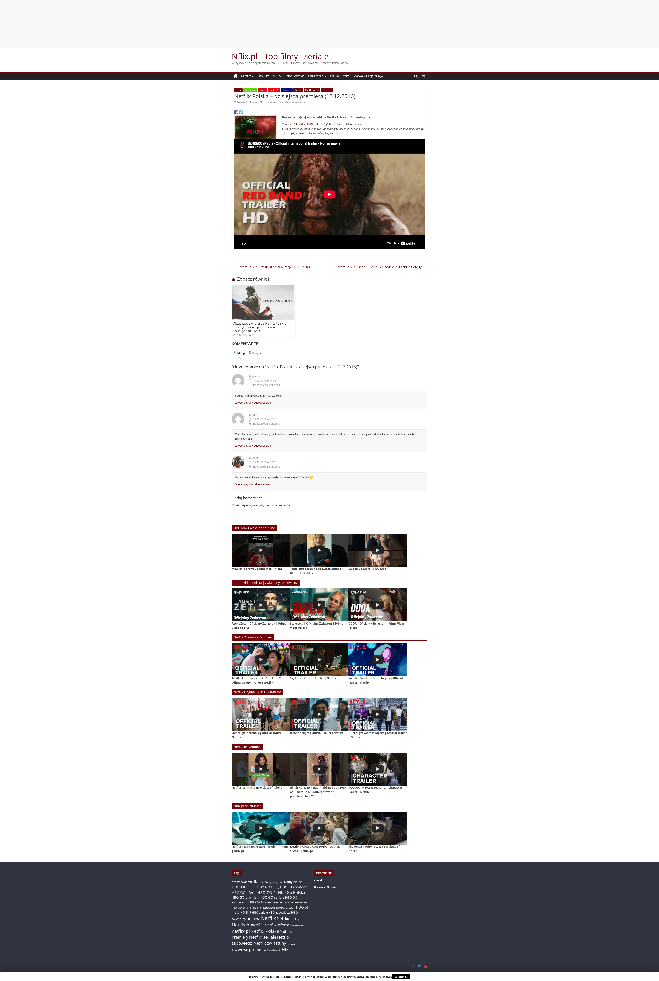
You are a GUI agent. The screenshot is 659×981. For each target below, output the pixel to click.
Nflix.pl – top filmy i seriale (280, 56)
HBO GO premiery (246, 897)
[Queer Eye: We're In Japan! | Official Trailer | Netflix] (377, 714)
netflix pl (241, 931)
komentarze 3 (270, 101)
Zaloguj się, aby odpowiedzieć (252, 402)
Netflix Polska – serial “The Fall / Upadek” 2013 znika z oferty (380, 267)
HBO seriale (260, 912)
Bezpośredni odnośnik (266, 385)
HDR (250, 919)
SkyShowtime (295, 76)
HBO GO (249, 887)
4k (255, 881)
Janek (255, 101)
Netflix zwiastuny (269, 943)
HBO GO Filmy (268, 887)
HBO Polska (241, 912)
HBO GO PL (267, 892)
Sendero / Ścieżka (293, 124)
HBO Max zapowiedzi (263, 907)
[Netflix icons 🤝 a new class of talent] (261, 769)
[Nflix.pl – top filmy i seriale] (235, 76)
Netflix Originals (297, 926)
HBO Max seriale (241, 907)
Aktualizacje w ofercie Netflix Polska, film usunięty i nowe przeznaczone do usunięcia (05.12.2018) (262, 327)
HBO (236, 887)
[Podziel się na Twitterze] (241, 112)
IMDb (257, 919)
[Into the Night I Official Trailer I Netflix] (319, 714)
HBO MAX (263, 76)
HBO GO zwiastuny (263, 902)
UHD (283, 949)
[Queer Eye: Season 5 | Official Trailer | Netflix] (261, 714)
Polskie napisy (312, 90)
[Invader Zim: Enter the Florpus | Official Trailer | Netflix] (377, 659)
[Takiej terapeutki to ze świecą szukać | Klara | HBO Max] (319, 550)
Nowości (287, 90)
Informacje (250, 90)
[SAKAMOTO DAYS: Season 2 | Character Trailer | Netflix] (377, 769)
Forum (334, 76)
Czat (346, 76)
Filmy (238, 90)
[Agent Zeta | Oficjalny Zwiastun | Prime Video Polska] (261, 604)
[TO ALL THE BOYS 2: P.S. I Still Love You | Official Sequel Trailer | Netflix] (261, 659)
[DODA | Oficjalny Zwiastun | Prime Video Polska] (377, 604)
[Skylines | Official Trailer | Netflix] (319, 659)
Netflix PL (274, 90)
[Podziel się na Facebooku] (236, 112)
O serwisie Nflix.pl (325, 887)
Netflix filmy (288, 918)
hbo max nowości (299, 902)
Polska (298, 90)
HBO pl (302, 907)
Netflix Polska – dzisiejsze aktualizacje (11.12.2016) (271, 267)
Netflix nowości (248, 925)
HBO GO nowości (294, 887)
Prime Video (315, 76)
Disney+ (278, 76)
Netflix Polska (265, 931)
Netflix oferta (276, 925)
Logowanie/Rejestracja (368, 76)
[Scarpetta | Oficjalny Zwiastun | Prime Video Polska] (319, 604)
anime (261, 882)
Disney (268, 882)
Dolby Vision (293, 882)
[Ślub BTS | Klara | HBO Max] (377, 550)
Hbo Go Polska (291, 892)
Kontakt (319, 880)
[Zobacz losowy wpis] (423, 76)
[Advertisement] (329, 24)
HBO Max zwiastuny (285, 907)
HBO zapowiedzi (279, 912)
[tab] (239, 354)
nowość (240, 949)
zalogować (252, 505)
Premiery (327, 90)
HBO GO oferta (244, 892)
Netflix (246, 76)
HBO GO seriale (272, 897)
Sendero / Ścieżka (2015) (294, 101)
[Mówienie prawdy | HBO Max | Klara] (261, 550)
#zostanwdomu (242, 882)
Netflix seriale (262, 937)
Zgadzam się (401, 976)
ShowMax (272, 950)
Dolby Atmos (277, 882)
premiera (257, 949)
